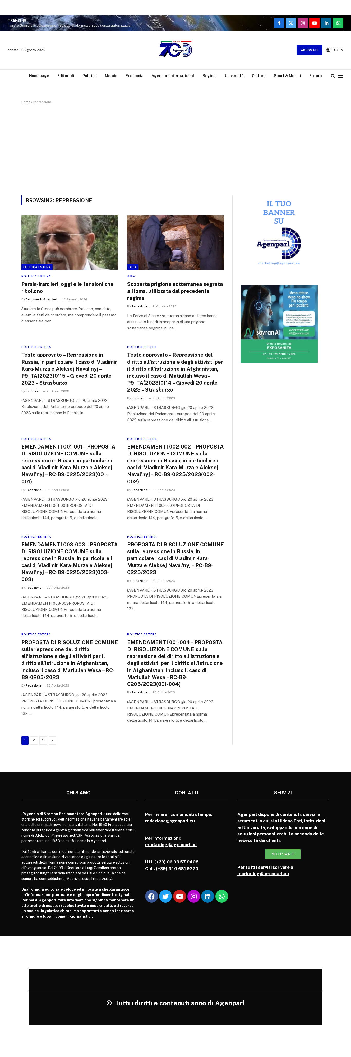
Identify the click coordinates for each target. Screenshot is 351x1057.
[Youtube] (179, 896)
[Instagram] (193, 896)
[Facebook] (151, 896)
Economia (134, 75)
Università (234, 75)
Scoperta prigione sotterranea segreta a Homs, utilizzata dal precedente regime (175, 291)
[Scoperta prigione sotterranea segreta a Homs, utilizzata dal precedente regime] (175, 242)
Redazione (139, 306)
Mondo (111, 75)
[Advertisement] (175, 149)
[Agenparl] (175, 50)
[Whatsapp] (221, 896)
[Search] (333, 75)
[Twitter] (165, 896)
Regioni (209, 75)
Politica (89, 75)
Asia (132, 267)
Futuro (315, 75)
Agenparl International (173, 75)
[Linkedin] (207, 896)
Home (25, 102)
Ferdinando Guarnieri (41, 299)
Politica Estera (37, 267)
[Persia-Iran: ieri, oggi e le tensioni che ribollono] (69, 242)
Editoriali (65, 75)
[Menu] (340, 75)
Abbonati (309, 50)
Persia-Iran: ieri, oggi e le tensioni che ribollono (67, 287)
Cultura (259, 75)
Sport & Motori (287, 75)
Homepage (39, 75)
